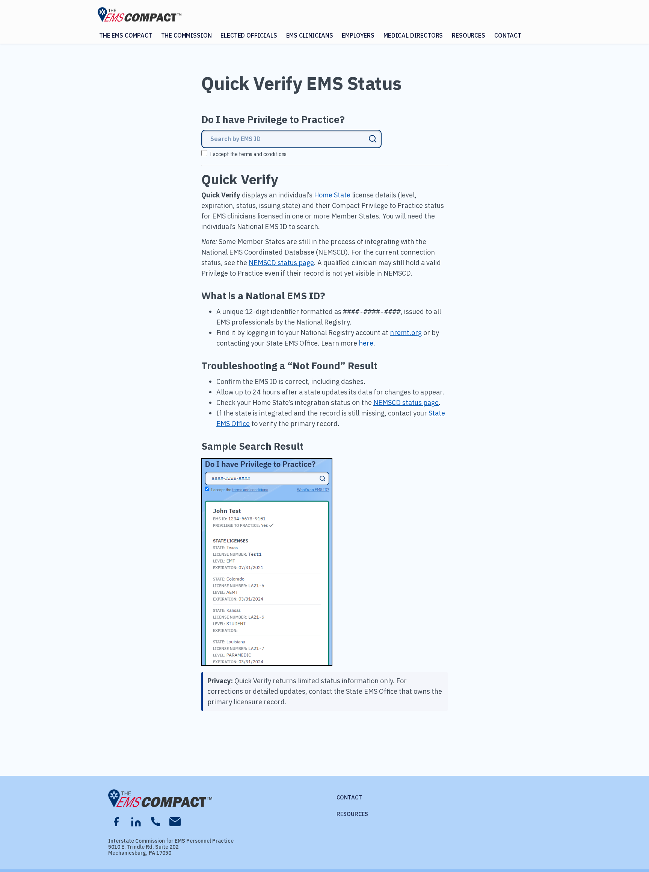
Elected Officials (248, 35)
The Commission (186, 35)
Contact (507, 35)
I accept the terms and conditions (248, 154)
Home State (332, 195)
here (366, 343)
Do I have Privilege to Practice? (273, 119)
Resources (468, 35)
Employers (358, 35)
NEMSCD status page (281, 262)
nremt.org (406, 332)
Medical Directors (413, 35)
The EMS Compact (125, 35)
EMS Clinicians (309, 35)
